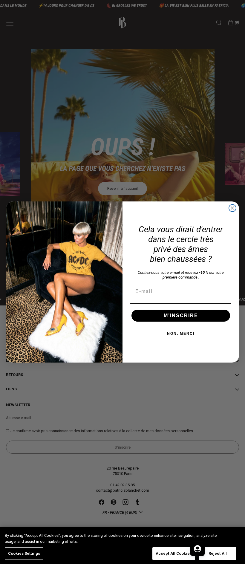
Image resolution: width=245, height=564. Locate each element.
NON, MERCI (181, 333)
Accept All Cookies (174, 553)
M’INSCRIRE (181, 315)
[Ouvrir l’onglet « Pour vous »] (197, 549)
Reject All (218, 553)
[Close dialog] (232, 208)
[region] (122, 545)
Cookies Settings (24, 553)
